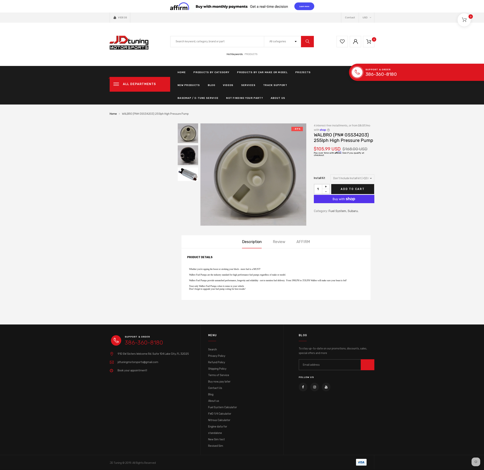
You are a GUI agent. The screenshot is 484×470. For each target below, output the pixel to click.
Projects (303, 72)
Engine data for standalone (217, 430)
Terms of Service (218, 375)
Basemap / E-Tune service (198, 98)
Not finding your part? (244, 98)
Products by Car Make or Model (262, 72)
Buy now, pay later (219, 381)
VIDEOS (122, 17)
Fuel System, (338, 211)
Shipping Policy (217, 368)
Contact (350, 17)
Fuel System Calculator (222, 407)
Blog (211, 85)
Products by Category (211, 72)
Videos (228, 85)
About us (213, 401)
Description (252, 241)
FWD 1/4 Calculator (219, 413)
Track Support (275, 85)
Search (212, 349)
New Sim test (216, 439)
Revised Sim (215, 446)
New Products (189, 85)
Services (248, 85)
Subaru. (353, 211)
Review (279, 241)
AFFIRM (303, 241)
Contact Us (215, 388)
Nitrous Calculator (219, 420)
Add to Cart (353, 189)
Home (182, 72)
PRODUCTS (251, 54)
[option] (253, 174)
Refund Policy (216, 362)
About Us (278, 98)
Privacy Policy (216, 356)
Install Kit (319, 178)
